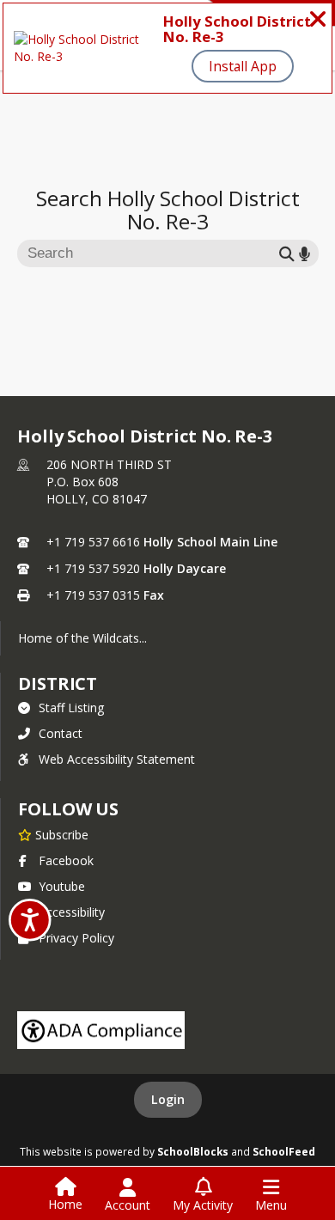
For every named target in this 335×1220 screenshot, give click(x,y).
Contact (60, 733)
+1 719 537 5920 (93, 568)
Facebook (66, 860)
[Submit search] (287, 253)
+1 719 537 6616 (93, 542)
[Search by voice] (304, 253)
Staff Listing (71, 707)
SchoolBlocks (192, 1151)
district (57, 683)
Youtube (62, 886)
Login (168, 1099)
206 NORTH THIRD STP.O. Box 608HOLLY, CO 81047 (109, 481)
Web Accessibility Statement (117, 759)
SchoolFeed (284, 1151)
